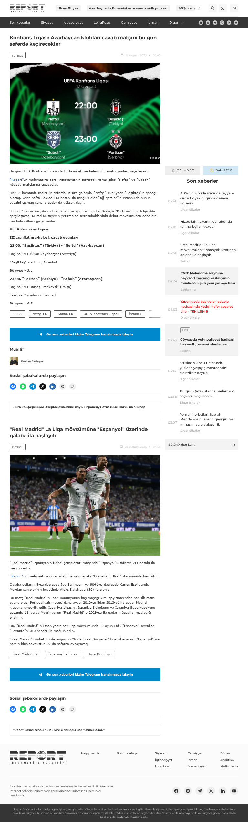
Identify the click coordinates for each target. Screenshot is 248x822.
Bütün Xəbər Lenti (182, 444)
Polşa (156, 314)
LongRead (162, 766)
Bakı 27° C (223, 170)
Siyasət (160, 753)
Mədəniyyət (197, 766)
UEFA (17, 314)
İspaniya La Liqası (63, 654)
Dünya (225, 753)
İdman (192, 760)
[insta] (208, 22)
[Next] (196, 8)
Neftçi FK (39, 314)
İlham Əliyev (68, 8)
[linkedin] (229, 22)
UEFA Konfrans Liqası (101, 314)
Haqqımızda (90, 753)
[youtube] (236, 22)
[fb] (201, 22)
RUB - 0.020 (185, 170)
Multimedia (229, 766)
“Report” (17, 179)
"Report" (17, 576)
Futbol (17, 55)
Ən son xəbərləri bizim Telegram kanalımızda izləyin (89, 334)
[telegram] (215, 22)
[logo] (27, 8)
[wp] (23, 386)
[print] (62, 386)
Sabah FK (65, 314)
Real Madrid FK (25, 654)
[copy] (72, 386)
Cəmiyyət (195, 753)
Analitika (227, 760)
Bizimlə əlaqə (127, 753)
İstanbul (135, 314)
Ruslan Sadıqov (32, 361)
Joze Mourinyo (99, 654)
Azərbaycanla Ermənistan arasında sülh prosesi (128, 8)
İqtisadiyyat (163, 760)
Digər (173, 22)
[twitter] (222, 22)
